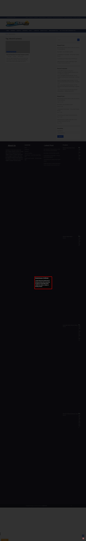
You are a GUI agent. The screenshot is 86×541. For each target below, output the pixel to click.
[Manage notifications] (83, 538)
